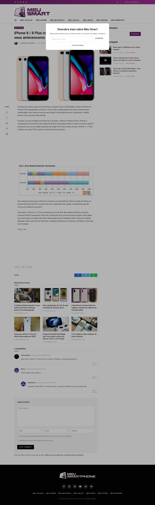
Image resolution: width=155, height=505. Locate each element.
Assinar (99, 38)
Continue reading (77, 45)
